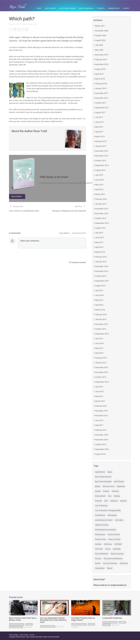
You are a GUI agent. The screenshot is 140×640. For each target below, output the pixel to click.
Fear (109, 496)
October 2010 (100, 444)
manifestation (100, 515)
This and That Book (110, 563)
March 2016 (100, 194)
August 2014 (100, 286)
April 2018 (99, 74)
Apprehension (100, 472)
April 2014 (99, 305)
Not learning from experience (105, 530)
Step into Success (117, 554)
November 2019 (101, 55)
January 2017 (100, 146)
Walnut (109, 568)
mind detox (119, 520)
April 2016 (99, 189)
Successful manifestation (113, 559)
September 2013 (102, 334)
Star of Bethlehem (101, 554)
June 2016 (99, 180)
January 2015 (100, 262)
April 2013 (99, 353)
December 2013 (101, 324)
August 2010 (100, 454)
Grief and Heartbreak (16, 627)
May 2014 (99, 300)
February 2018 (101, 84)
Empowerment (100, 496)
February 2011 (101, 430)
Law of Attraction (101, 506)
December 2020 (101, 31)
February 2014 (101, 314)
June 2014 (99, 295)
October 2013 (100, 329)
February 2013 (101, 358)
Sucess (97, 563)
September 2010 (102, 449)
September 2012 (102, 382)
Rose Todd (32, 24)
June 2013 (99, 343)
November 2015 (101, 213)
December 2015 (101, 209)
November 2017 (101, 98)
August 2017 (100, 112)
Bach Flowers (50, 8)
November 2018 (101, 64)
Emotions (115, 491)
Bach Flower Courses (67, 8)
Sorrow (107, 549)
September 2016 (102, 165)
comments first (79, 233)
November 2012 (101, 372)
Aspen (110, 472)
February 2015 (101, 257)
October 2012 (100, 377)
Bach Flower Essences (103, 477)
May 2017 (99, 127)
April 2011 (99, 425)
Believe (97, 486)
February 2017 (101, 141)
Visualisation (100, 568)
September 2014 (102, 281)
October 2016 (100, 160)
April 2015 (99, 247)
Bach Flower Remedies (103, 482)
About (39, 8)
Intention (123, 501)
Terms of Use (24, 635)
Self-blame (108, 544)
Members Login (114, 8)
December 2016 (101, 151)
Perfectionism (100, 534)
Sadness (98, 544)
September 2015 (102, 223)
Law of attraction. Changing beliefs (108, 510)
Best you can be (108, 486)
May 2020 (99, 50)
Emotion (106, 491)
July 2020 (99, 45)
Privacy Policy (13, 635)
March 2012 (100, 401)
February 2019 (101, 59)
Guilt (106, 501)
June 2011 (99, 420)
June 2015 (99, 237)
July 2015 (99, 233)
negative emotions (101, 525)
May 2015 (99, 242)
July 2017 (99, 117)
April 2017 (99, 132)
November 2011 (101, 415)
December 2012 (101, 367)
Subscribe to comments (79, 262)
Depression (121, 486)
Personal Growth (114, 534)
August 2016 (100, 170)
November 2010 (101, 440)
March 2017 (100, 136)
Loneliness (106, 625)
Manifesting (112, 515)
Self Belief (118, 544)
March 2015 (100, 252)
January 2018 (100, 88)
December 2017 (101, 93)
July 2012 (99, 387)
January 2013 (100, 363)
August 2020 (100, 40)
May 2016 (99, 185)
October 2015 (100, 218)
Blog (24, 24)
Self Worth (99, 549)
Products (101, 8)
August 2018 (100, 69)
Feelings (117, 496)
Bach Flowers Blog (86, 8)
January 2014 (100, 319)
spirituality (117, 549)
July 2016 (99, 175)
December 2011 (101, 411)
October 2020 (100, 35)
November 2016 (101, 156)
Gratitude (98, 501)
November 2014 (101, 271)
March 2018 (100, 79)
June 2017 (99, 122)
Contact (126, 8)
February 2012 (101, 406)
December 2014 (101, 266)
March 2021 (100, 26)
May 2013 (99, 348)
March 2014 (100, 310)
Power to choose (114, 539)
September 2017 (102, 108)
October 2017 (100, 103)
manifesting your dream (103, 520)
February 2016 (101, 199)
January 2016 (100, 204)
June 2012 (99, 391)
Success (98, 559)
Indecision (114, 501)
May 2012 (99, 396)
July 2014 (99, 290)
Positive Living (100, 539)
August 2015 (100, 228)
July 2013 (99, 339)
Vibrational (124, 563)
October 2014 (100, 276)
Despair (98, 491)
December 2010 (101, 435)
